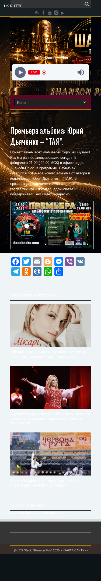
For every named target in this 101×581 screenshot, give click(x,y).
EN (18, 6)
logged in (38, 513)
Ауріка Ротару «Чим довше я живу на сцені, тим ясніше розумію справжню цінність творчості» (50, 418)
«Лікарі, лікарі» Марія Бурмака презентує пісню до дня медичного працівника (48, 354)
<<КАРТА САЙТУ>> (74, 550)
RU (12, 6)
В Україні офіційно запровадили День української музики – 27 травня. (44, 482)
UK (6, 6)
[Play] (20, 72)
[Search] (87, 4)
